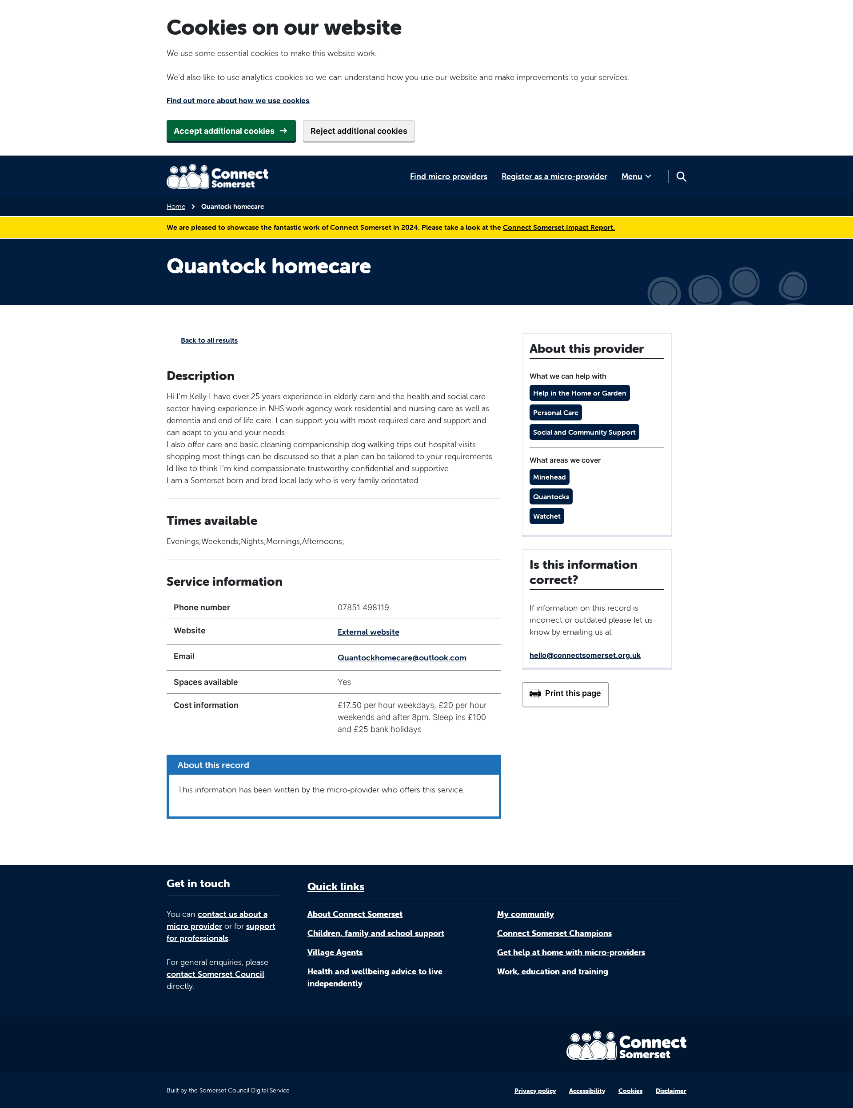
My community (525, 914)
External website (368, 632)
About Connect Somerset (355, 914)
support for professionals (221, 932)
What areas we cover (565, 460)
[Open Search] (681, 176)
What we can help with (568, 376)
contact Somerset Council (215, 974)
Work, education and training (552, 971)
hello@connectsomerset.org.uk (585, 655)
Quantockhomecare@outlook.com (402, 657)
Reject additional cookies (359, 131)
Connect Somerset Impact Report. (559, 227)
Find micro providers (448, 176)
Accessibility (587, 1091)
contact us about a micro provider (217, 920)
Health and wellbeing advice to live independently (374, 977)
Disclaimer (671, 1091)
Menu (632, 176)
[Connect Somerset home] (218, 176)
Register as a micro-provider (554, 176)
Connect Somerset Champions (554, 933)
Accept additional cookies (224, 131)
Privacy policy (535, 1091)
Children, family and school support (375, 933)
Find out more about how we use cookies (238, 100)
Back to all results (209, 340)
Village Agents (335, 952)
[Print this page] (565, 694)
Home (176, 206)
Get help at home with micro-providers (571, 952)
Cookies (630, 1091)
